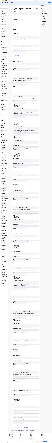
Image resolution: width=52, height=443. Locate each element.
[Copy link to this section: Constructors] (18, 33)
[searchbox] (4, 5)
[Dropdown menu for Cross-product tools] (19, 0)
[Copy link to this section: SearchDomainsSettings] (20, 323)
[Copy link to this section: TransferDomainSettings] (20, 355)
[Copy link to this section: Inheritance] (17, 19)
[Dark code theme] (37, 13)
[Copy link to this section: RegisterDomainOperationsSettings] (23, 233)
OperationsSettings (15, 117)
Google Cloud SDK (4, 2)
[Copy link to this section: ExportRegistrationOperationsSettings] (24, 172)
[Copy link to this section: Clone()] (15, 404)
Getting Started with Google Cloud (33, 436)
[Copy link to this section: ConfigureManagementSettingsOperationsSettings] (27, 108)
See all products (10, 435)
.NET (8, 2)
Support (20, 436)
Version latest (15, 11)
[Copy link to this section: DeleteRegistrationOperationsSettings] (24, 140)
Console (42, 0)
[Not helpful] (38, 6)
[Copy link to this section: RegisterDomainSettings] (20, 251)
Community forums (21, 435)
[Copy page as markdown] (23, 9)
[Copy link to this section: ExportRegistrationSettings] (21, 190)
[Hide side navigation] (7, 442)
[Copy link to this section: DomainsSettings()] (18, 35)
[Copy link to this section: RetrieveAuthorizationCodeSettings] (23, 280)
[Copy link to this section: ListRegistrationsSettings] (20, 219)
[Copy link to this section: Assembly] (17, 29)
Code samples (31, 437)
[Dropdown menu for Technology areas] (13, 0)
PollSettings (17, 55)
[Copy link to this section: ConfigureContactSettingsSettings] (23, 61)
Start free (50, 2)
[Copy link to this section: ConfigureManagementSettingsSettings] (24, 126)
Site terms (15, 441)
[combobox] (37, 0)
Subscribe (45, 441)
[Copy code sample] (38, 13)
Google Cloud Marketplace (11, 437)
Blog (41, 435)
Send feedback (36, 8)
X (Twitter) (42, 437)
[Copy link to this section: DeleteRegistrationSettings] (21, 158)
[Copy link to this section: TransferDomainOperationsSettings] (23, 337)
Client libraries (12, 2)
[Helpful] (37, 6)
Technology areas (10, 0)
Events (41, 436)
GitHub (31, 435)
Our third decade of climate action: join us (25, 441)
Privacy (12, 441)
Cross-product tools (16, 0)
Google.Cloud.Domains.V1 (16, 27)
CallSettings (14, 70)
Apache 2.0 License (13, 430)
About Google (10, 441)
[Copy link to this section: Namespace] (17, 25)
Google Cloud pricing (11, 436)
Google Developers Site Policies (21, 430)
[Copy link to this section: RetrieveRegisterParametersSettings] (24, 294)
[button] (4, 96)
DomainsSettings (19, 39)
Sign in (50, 0)
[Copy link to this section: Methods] (17, 402)
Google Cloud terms (18, 441)
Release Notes (21, 437)
